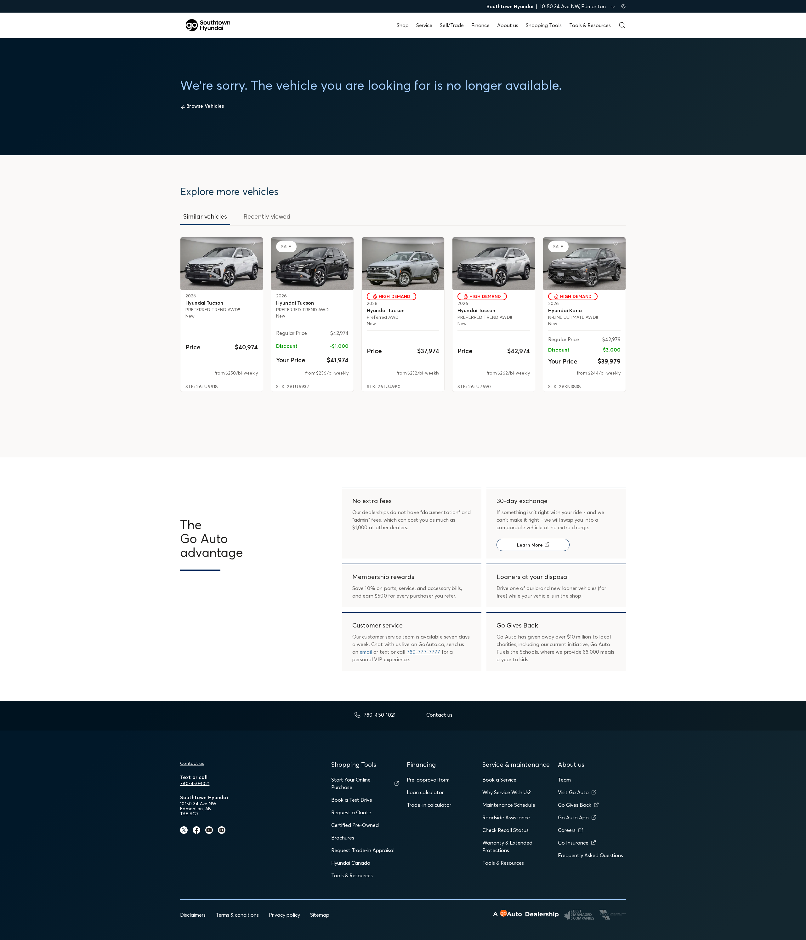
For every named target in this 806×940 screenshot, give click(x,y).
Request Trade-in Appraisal (362, 850)
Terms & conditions (237, 915)
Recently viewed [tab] (267, 216)
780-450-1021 (194, 783)
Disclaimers (193, 915)
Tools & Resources (590, 25)
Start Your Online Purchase (351, 783)
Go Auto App (573, 817)
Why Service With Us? (506, 792)
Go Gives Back (574, 805)
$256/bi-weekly (332, 373)
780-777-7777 (423, 652)
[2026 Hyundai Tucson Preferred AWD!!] (403, 263)
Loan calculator (425, 792)
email (366, 652)
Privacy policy (284, 915)
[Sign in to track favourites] (254, 245)
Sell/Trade (452, 25)
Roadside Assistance (506, 817)
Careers (567, 830)
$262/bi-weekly (513, 373)
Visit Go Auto (573, 792)
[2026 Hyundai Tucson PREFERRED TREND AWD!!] (221, 263)
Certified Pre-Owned (355, 825)
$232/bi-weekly (423, 373)
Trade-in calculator (429, 805)
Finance (480, 25)
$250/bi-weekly (241, 373)
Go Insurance (573, 843)
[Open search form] (622, 25)
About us (507, 25)
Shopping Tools (544, 25)
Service (424, 25)
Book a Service (499, 780)
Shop (403, 25)
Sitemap (319, 915)
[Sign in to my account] (623, 6)
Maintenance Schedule (508, 805)
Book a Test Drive (351, 800)
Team (564, 780)
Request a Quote (351, 812)
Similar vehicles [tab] (205, 216)
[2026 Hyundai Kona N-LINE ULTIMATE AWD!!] (584, 263)
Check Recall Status (505, 830)
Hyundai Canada (350, 863)
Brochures (342, 837)
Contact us (192, 763)
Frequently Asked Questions (590, 855)
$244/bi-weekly (604, 373)
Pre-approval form (428, 780)
